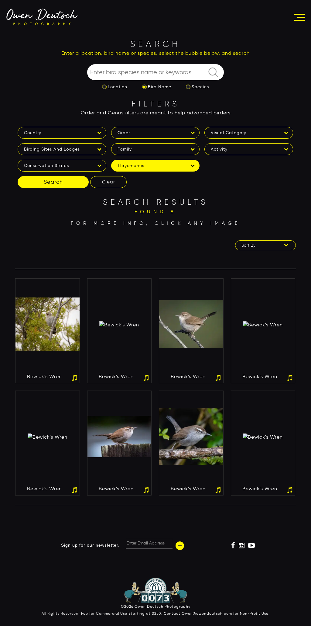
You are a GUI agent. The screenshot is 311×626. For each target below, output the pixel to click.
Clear (108, 182)
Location (117, 86)
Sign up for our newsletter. (90, 545)
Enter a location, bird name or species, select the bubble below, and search (155, 53)
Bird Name (159, 86)
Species (200, 86)
